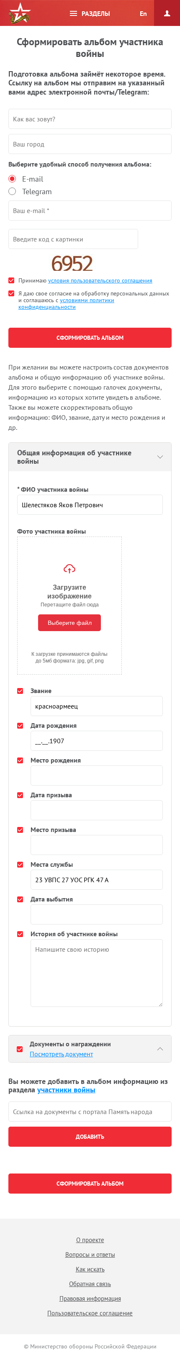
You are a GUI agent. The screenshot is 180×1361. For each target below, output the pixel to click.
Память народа (19, 13)
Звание (41, 690)
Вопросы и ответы (90, 1254)
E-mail (32, 179)
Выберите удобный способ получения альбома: (79, 164)
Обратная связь (90, 1284)
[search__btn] (90, 1137)
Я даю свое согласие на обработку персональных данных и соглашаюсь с (93, 300)
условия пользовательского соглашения (100, 280)
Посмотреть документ (61, 1054)
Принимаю (85, 280)
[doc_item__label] (20, 1049)
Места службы (52, 864)
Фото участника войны (51, 531)
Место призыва (53, 829)
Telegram (37, 191)
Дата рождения (54, 725)
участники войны (66, 1089)
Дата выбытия (52, 899)
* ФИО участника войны (52, 489)
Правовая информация (90, 1298)
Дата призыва (51, 795)
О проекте (90, 1240)
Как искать (90, 1269)
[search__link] (90, 1112)
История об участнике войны (74, 934)
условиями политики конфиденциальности (66, 303)
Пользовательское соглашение (90, 1313)
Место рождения (56, 760)
